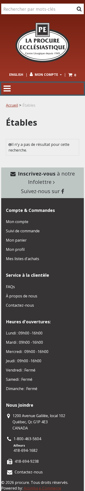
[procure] (42, 42)
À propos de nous (21, 296)
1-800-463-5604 (27, 438)
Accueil (12, 105)
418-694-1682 (25, 450)
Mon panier (16, 240)
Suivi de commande (23, 231)
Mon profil (15, 249)
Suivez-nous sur (41, 191)
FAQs (10, 286)
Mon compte (46, 74)
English (16, 74)
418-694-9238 (27, 461)
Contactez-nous (20, 305)
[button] (72, 75)
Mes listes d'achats (22, 258)
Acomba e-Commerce (42, 488)
